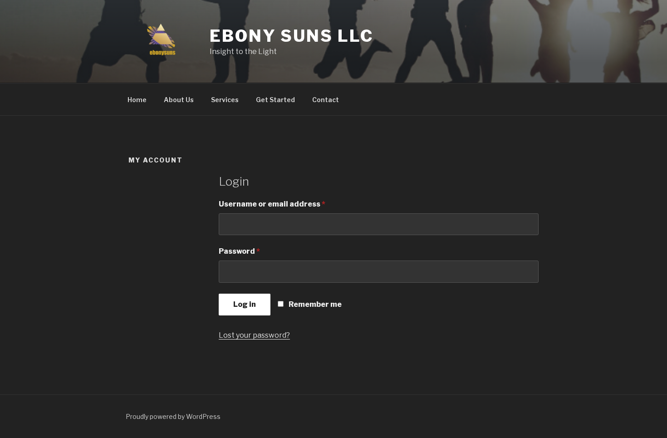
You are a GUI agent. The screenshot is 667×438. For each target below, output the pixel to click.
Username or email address (289, 203)
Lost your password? (254, 335)
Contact (325, 99)
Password (256, 251)
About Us (179, 99)
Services (225, 99)
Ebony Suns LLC (291, 36)
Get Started (275, 99)
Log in (244, 304)
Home (137, 99)
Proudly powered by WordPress (173, 416)
